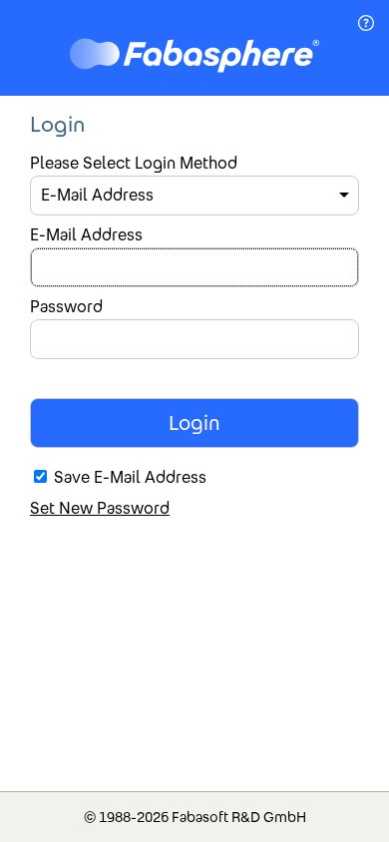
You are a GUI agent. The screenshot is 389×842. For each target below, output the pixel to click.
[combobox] (194, 195)
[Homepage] (194, 58)
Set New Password (100, 508)
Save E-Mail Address (130, 477)
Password (66, 306)
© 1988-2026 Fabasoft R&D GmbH (195, 817)
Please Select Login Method (133, 163)
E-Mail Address (86, 234)
